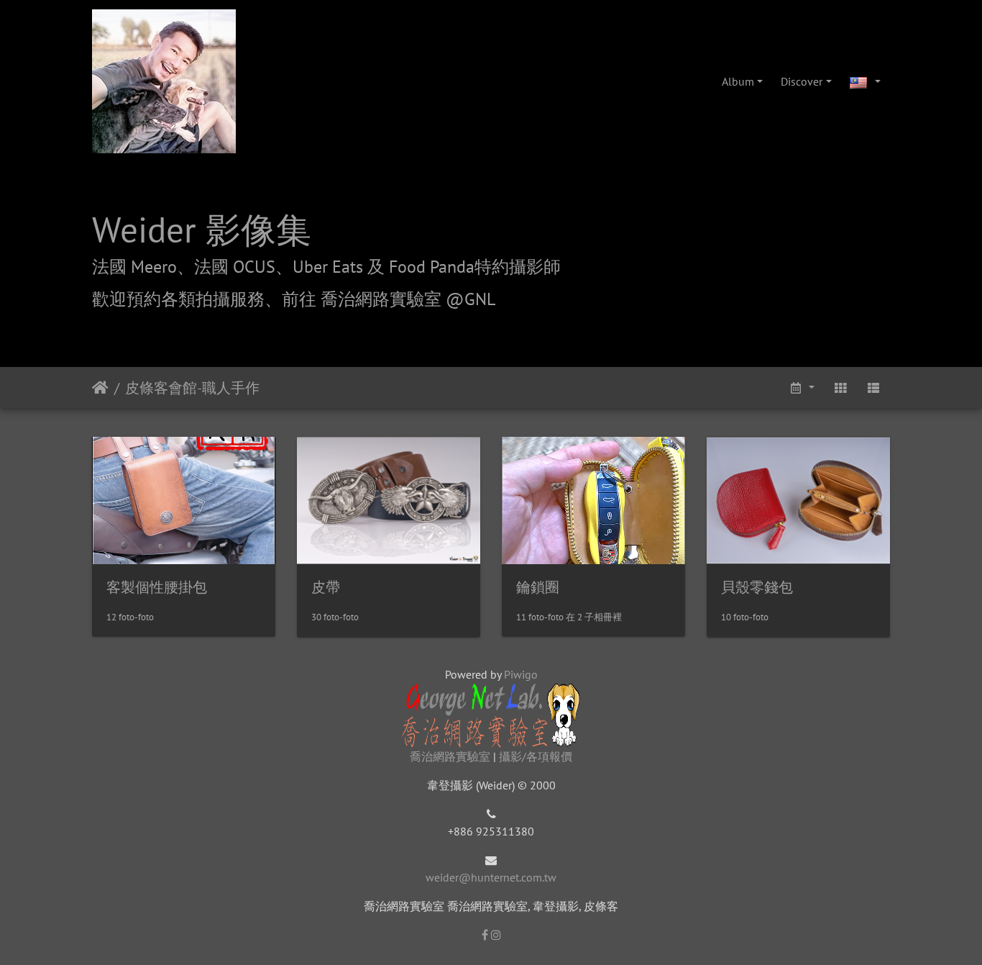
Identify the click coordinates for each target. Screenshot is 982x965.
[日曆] (801, 387)
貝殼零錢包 (757, 587)
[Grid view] (840, 387)
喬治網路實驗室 (450, 756)
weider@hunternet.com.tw (491, 877)
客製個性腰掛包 (156, 587)
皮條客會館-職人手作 (192, 388)
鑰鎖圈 (537, 587)
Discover (801, 81)
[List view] (873, 387)
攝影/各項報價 (535, 756)
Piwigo (521, 674)
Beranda (100, 388)
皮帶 (325, 587)
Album (738, 81)
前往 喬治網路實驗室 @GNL (388, 299)
